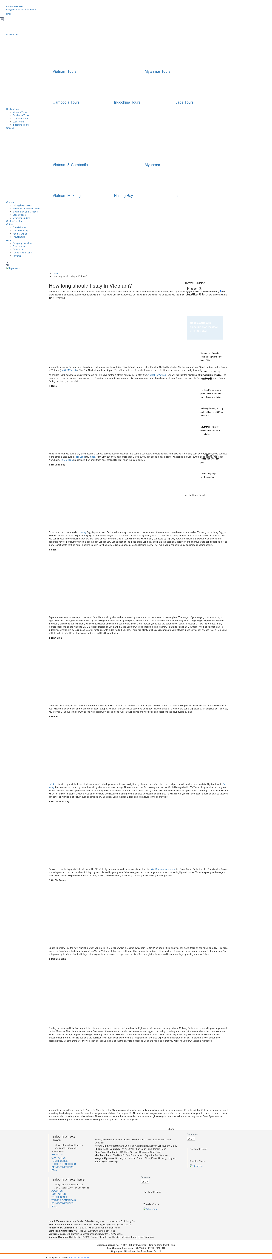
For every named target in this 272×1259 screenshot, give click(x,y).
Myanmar (152, 164)
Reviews (17, 255)
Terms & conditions (22, 252)
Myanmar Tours (158, 71)
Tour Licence (19, 246)
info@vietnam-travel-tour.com (21, 9)
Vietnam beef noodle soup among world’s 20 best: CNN (211, 357)
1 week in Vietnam (157, 374)
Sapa (92, 456)
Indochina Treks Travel (78, 1257)
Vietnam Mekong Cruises (25, 211)
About (9, 239)
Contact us (18, 249)
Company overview (22, 243)
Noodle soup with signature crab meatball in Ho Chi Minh (204, 327)
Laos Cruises (19, 214)
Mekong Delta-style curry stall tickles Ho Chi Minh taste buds (212, 412)
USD (8, 14)
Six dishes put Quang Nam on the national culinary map (210, 375)
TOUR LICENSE (59, 1160)
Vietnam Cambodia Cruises (26, 208)
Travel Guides (19, 227)
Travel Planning (20, 230)
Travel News (19, 236)
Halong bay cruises (22, 205)
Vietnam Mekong (67, 195)
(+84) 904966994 (15, 6)
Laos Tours (184, 102)
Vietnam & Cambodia (70, 164)
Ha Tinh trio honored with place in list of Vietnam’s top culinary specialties (212, 393)
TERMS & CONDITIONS (63, 1163)
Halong (82, 532)
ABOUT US (57, 1154)
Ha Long (80, 456)
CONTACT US (58, 1157)
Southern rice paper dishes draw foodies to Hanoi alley (211, 430)
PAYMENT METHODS (62, 1167)
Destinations (12, 34)
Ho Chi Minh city (69, 370)
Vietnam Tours (65, 71)
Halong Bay (123, 195)
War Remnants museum (163, 869)
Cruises (10, 127)
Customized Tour (14, 221)
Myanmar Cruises (21, 217)
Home (56, 273)
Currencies (192, 1134)
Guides (9, 224)
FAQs (54, 1170)
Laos (179, 195)
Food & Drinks (20, 233)
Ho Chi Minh (66, 459)
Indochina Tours (127, 102)
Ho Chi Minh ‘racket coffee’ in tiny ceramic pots (211, 459)
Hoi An (52, 784)
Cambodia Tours (66, 102)
